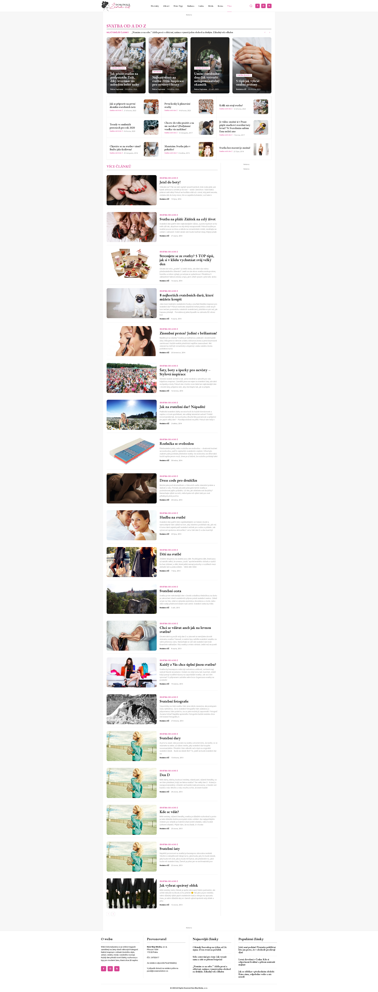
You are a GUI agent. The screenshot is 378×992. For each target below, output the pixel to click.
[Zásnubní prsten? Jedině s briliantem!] (132, 341)
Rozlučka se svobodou (177, 443)
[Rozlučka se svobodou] (132, 452)
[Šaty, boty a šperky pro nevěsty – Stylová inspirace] (132, 378)
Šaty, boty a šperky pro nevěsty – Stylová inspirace (185, 372)
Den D (165, 774)
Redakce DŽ (241, 89)
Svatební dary (170, 738)
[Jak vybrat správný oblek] (132, 893)
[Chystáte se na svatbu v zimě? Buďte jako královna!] (151, 149)
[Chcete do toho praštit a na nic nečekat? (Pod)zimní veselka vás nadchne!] (206, 127)
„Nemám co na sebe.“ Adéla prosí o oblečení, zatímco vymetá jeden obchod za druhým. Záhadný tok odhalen (212, 969)
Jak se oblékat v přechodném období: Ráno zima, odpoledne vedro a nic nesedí (256, 974)
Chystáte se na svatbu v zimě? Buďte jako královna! (125, 148)
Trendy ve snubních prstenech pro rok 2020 (122, 126)
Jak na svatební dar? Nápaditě (182, 406)
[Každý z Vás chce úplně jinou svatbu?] (132, 672)
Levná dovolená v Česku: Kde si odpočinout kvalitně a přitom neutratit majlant (256, 962)
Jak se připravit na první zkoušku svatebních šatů (123, 105)
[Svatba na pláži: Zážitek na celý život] (132, 227)
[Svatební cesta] (132, 599)
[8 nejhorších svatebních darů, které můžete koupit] (132, 303)
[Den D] (132, 783)
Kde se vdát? (169, 811)
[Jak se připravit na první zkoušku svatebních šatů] (151, 106)
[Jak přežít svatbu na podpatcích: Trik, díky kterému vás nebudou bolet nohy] (126, 65)
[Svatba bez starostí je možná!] (261, 149)
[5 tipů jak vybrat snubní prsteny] (251, 65)
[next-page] (113, 914)
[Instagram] (263, 6)
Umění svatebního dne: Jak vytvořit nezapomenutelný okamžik (207, 79)
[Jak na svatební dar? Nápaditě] (132, 415)
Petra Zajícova (116, 89)
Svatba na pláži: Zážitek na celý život (188, 219)
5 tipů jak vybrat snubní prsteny (248, 83)
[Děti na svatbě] (132, 562)
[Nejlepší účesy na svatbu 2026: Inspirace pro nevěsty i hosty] (168, 65)
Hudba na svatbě (172, 517)
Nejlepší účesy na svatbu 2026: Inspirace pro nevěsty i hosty (168, 81)
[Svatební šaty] (132, 857)
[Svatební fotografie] (132, 709)
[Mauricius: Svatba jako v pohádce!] (206, 149)
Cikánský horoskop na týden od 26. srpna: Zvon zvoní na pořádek (210, 948)
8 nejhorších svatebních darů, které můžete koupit (187, 297)
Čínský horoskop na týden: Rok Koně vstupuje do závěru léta (160, 32)
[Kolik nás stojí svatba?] (261, 106)
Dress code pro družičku (178, 480)
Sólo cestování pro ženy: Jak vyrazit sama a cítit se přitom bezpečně (210, 958)
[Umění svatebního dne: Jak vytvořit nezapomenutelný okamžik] (209, 65)
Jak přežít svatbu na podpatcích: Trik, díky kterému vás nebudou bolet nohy (124, 79)
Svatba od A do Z (118, 68)
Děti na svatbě (170, 554)
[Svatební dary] (132, 746)
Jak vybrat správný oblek (179, 885)
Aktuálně (157, 72)
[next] (269, 32)
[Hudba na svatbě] (132, 525)
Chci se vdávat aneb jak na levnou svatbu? (185, 629)
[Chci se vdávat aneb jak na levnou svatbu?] (132, 636)
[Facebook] (257, 6)
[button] (251, 6)
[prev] (265, 32)
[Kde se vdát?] (132, 820)
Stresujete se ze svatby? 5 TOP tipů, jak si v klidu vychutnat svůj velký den (187, 259)
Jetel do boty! (170, 182)
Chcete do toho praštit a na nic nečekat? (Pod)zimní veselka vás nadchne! (179, 126)
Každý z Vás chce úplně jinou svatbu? (188, 664)
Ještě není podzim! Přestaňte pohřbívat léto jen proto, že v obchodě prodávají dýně (257, 950)
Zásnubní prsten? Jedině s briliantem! (188, 333)
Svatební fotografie (174, 701)
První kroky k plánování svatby (177, 105)
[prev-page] (108, 914)
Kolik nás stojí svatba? (231, 105)
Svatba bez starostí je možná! (234, 147)
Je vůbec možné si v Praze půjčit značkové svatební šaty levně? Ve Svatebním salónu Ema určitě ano (234, 126)
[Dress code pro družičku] (132, 488)
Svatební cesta (170, 590)
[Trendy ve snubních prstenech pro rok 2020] (151, 127)
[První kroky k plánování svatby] (206, 106)
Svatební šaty (170, 848)
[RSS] (269, 6)
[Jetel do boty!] (132, 190)
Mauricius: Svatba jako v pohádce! (177, 148)
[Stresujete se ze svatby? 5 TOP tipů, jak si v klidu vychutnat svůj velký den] (132, 264)
